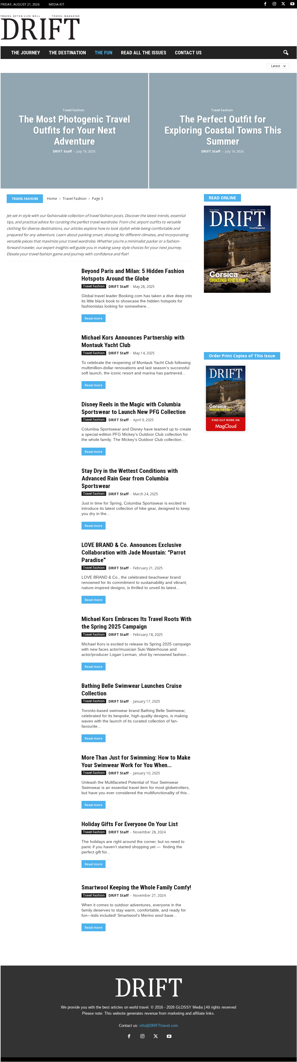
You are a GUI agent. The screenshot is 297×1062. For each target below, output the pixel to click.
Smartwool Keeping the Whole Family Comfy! (136, 887)
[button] (285, 52)
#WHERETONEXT (23, 65)
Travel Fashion (73, 110)
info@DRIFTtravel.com (159, 1025)
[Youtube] (292, 4)
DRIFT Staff (62, 151)
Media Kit (56, 4)
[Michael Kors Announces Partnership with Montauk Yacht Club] (41, 359)
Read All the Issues (143, 52)
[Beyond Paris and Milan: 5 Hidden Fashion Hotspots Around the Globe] (41, 293)
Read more (93, 318)
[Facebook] (265, 4)
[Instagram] (274, 4)
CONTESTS (159, 65)
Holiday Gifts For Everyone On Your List (130, 824)
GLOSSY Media (189, 1007)
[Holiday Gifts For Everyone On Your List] (41, 846)
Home (52, 198)
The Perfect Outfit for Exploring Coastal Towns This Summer (222, 130)
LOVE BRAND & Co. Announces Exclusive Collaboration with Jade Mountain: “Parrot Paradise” (134, 552)
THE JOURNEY (25, 52)
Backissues (88, 65)
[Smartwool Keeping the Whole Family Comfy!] (41, 909)
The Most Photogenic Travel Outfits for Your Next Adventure (74, 130)
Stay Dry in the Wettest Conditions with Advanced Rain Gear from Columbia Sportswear (130, 478)
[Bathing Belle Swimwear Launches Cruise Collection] (41, 708)
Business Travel (124, 65)
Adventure (58, 65)
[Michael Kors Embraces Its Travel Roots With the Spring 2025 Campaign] (41, 641)
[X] (283, 4)
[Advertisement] (191, 27)
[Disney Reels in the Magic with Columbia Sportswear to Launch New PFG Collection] (41, 426)
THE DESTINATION (67, 52)
